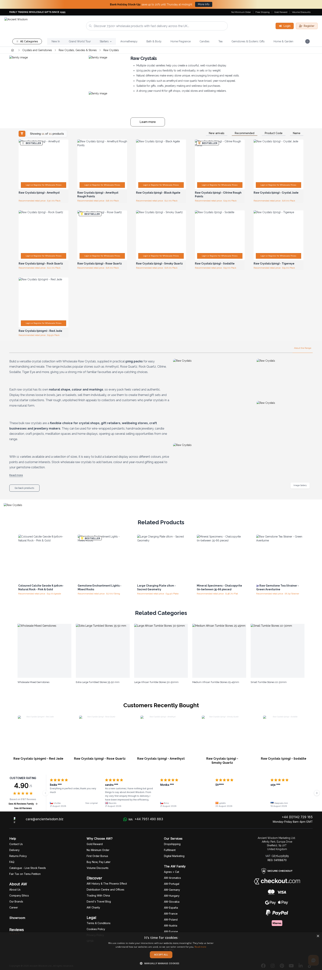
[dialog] (161, 951)
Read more (200, 946)
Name (296, 133)
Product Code (273, 133)
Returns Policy (18, 856)
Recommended (244, 133)
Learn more (148, 122)
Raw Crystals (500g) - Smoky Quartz (222, 760)
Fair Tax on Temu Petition (25, 873)
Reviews (16, 929)
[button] (161, 963)
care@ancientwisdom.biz (44, 819)
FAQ (11, 862)
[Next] (317, 793)
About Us (14, 889)
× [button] (317, 936)
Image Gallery (300, 485)
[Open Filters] (22, 134)
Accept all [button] (161, 954)
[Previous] (45, 793)
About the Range (302, 348)
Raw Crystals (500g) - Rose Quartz (100, 758)
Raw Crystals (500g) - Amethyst (161, 758)
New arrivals (216, 133)
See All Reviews (23, 808)
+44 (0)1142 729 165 (297, 817)
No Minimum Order (241, 12)
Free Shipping (262, 12)
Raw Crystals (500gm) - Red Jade (38, 758)
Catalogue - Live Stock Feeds (27, 867)
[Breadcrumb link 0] (12, 50)
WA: (145, 819)
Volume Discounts (301, 12)
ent (170, 850)
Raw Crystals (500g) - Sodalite (283, 758)
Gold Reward (280, 12)
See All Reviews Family (21, 803)
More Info (203, 4)
